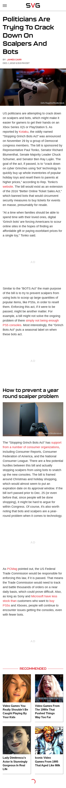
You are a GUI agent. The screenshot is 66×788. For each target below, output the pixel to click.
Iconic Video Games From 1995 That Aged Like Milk (47, 761)
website (8, 186)
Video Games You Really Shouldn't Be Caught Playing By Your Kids (15, 711)
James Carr (14, 59)
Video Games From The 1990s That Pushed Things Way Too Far (47, 711)
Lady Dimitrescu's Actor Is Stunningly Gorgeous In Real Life (15, 763)
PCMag (12, 569)
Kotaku (23, 131)
